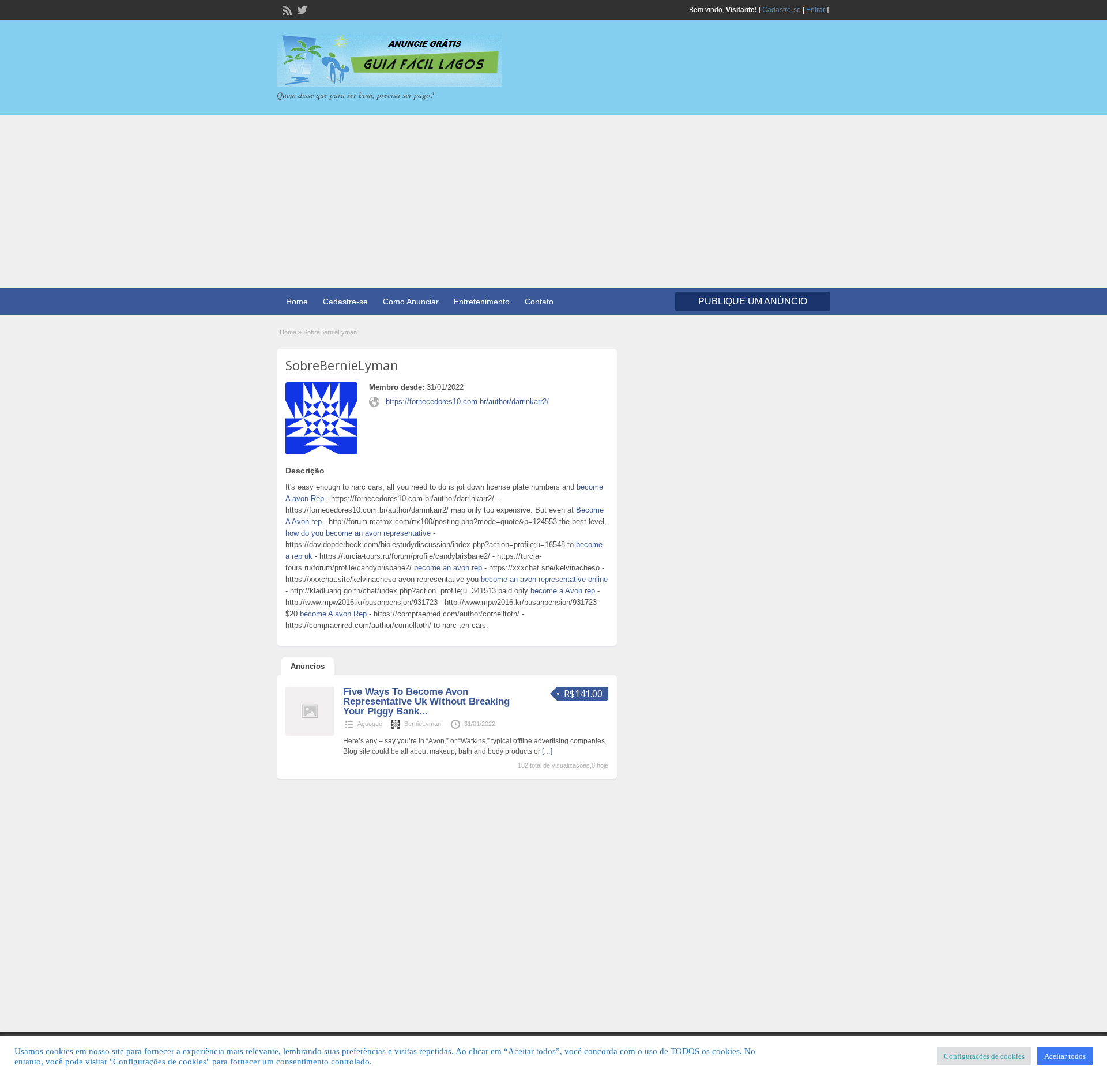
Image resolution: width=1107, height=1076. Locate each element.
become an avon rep (448, 567)
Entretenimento (482, 301)
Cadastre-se (781, 10)
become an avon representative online (544, 579)
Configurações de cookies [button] (984, 1056)
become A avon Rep (333, 614)
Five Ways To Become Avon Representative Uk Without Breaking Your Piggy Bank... (426, 701)
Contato (539, 301)
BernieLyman (422, 723)
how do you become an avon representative (358, 533)
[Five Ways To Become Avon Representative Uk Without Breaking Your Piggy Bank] (309, 733)
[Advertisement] (553, 201)
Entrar (815, 10)
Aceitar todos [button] (1065, 1056)
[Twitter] (301, 9)
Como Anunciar (411, 301)
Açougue (369, 723)
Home (297, 301)
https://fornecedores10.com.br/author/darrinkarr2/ (467, 401)
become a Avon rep (562, 590)
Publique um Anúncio (752, 301)
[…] (547, 751)
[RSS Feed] (286, 9)
